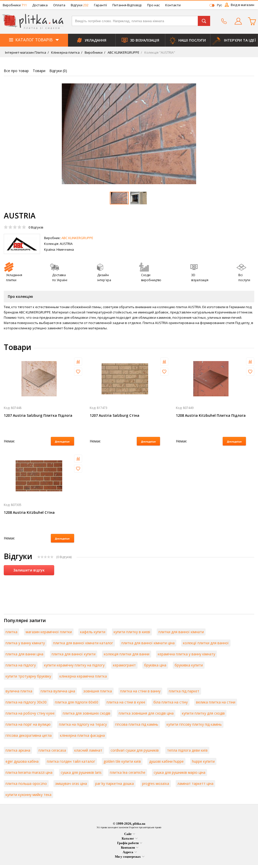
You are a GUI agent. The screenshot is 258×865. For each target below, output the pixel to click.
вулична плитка (19, 691)
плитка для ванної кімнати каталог (83, 642)
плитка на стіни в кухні (126, 702)
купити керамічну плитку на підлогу (74, 665)
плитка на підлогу (21, 665)
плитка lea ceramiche (127, 772)
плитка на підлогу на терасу (83, 724)
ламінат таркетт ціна (195, 783)
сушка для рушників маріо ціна (179, 772)
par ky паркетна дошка (114, 783)
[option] (129, 133)
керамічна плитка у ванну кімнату (186, 654)
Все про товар (16, 70)
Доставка (40, 5)
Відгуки (79, 5)
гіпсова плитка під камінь (136, 724)
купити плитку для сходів (203, 713)
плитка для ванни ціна (24, 654)
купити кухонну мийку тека (28, 794)
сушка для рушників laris (81, 772)
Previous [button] (15, 133)
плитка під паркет (184, 691)
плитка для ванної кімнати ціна (148, 642)
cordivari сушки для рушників (135, 750)
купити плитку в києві (132, 631)
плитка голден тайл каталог (71, 761)
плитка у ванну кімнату (25, 642)
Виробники (15, 5)
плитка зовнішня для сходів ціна (146, 713)
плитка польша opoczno (26, 783)
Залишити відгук (29, 570)
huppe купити (203, 761)
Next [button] (243, 133)
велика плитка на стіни (215, 702)
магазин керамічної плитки (49, 631)
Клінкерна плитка (65, 52)
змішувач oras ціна (71, 783)
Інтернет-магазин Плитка (25, 52)
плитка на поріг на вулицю (28, 724)
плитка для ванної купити (73, 654)
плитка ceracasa (52, 750)
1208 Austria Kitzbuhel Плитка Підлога (211, 415)
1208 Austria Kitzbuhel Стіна (29, 512)
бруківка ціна (155, 665)
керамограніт (124, 665)
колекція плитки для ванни (126, 654)
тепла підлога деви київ (187, 750)
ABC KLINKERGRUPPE (123, 52)
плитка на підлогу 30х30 (26, 702)
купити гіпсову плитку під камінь (194, 724)
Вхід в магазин (242, 5)
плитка (11, 631)
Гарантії (100, 5)
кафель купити (92, 631)
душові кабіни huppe (166, 761)
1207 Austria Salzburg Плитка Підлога (38, 415)
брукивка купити (189, 665)
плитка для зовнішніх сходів (86, 713)
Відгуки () (58, 70)
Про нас (153, 5)
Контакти (173, 5)
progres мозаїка (155, 783)
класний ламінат (88, 750)
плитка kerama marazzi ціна (29, 772)
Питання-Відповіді (127, 5)
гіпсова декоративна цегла (29, 735)
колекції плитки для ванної (206, 642)
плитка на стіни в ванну (140, 691)
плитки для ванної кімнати (181, 631)
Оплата (59, 5)
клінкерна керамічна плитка (83, 676)
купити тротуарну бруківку (28, 676)
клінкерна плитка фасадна (82, 735)
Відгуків (35, 227)
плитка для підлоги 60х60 (76, 702)
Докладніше (62, 441)
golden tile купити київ (122, 761)
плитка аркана (18, 750)
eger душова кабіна (22, 761)
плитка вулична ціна (58, 691)
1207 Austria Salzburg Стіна (114, 415)
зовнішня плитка (97, 691)
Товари (39, 70)
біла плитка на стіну (170, 702)
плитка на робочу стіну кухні (30, 713)
